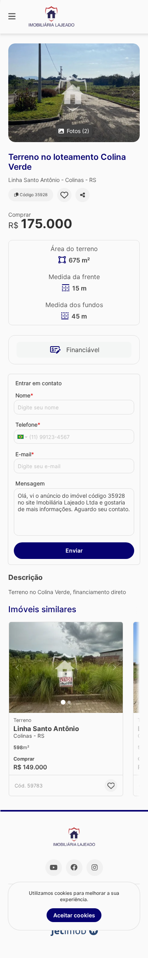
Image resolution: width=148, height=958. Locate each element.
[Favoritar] (64, 195)
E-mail (24, 454)
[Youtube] (53, 867)
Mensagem (30, 483)
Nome (24, 395)
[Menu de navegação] (11, 17)
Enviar (74, 550)
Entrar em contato (38, 383)
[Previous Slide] (14, 92)
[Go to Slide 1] (63, 702)
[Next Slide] (133, 92)
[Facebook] (74, 867)
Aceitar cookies (74, 915)
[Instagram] (94, 867)
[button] (74, 92)
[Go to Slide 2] (69, 702)
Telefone (27, 424)
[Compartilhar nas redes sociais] (82, 195)
